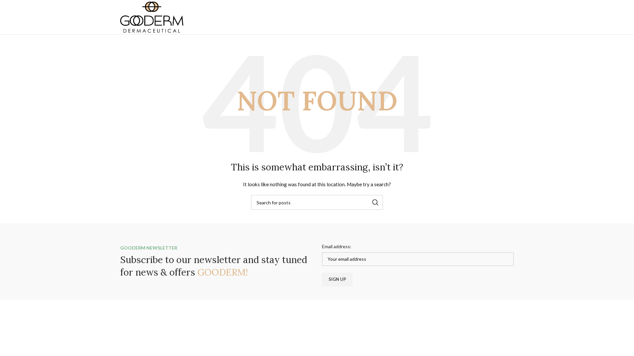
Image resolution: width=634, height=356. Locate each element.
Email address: (336, 246)
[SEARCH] (375, 202)
